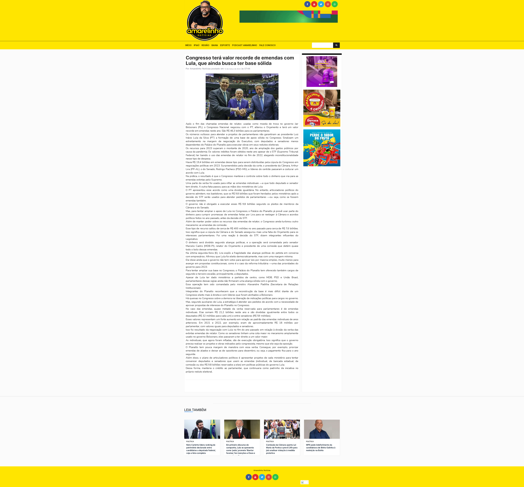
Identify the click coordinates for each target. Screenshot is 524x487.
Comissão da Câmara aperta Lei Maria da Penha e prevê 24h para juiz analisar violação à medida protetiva (281, 449)
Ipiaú (196, 45)
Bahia (215, 45)
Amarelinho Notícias (200, 68)
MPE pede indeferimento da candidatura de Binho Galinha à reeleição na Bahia (320, 448)
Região (205, 45)
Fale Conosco (267, 45)
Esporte (225, 45)
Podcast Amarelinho (244, 45)
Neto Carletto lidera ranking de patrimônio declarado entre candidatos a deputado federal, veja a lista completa (201, 449)
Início (188, 45)
